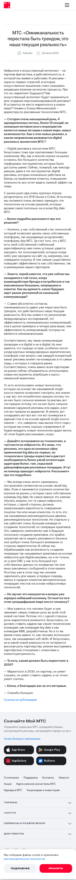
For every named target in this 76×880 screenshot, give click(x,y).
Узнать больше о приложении (22, 739)
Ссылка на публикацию (20, 700)
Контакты (48, 778)
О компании (11, 778)
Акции (8, 784)
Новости (64, 778)
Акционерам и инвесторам (43, 790)
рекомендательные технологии (24, 859)
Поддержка (31, 778)
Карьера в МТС (13, 790)
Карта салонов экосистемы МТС (36, 784)
